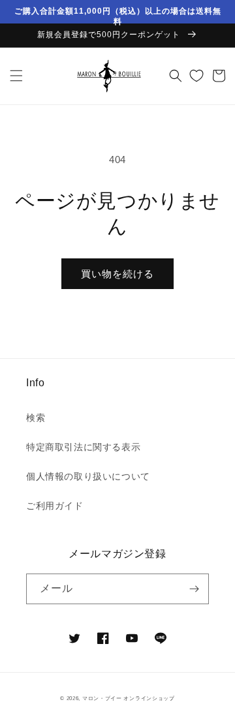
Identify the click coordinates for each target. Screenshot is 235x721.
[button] (16, 75)
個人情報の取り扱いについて (88, 476)
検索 (35, 417)
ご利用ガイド (55, 505)
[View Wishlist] (196, 75)
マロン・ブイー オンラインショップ (128, 698)
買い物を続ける (117, 273)
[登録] (194, 589)
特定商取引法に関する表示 (83, 447)
